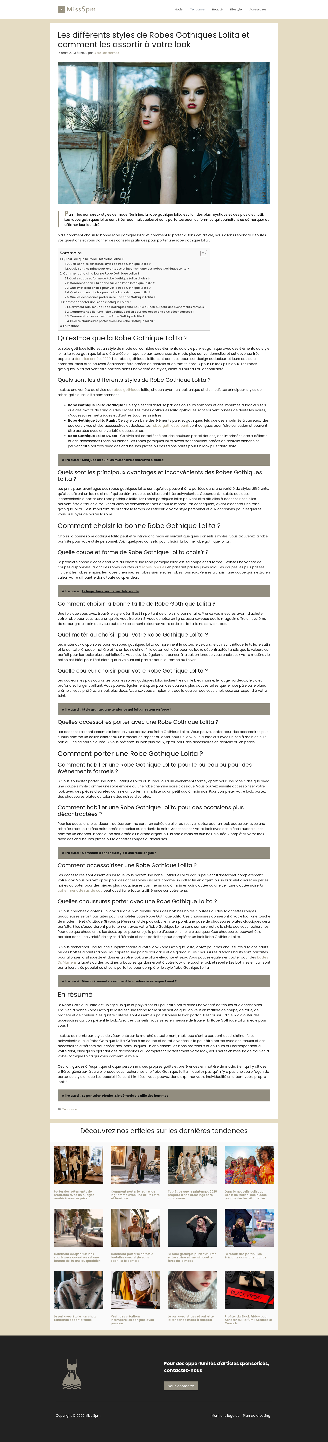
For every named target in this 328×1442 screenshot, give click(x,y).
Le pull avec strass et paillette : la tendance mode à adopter (191, 1318)
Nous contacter (181, 1386)
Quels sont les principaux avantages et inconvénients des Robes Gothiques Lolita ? (129, 269)
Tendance (197, 9)
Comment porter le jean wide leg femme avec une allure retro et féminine (135, 1195)
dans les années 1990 (93, 358)
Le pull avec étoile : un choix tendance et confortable (75, 1318)
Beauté (217, 9)
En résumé (71, 326)
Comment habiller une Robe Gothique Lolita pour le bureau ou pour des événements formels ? (137, 307)
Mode (179, 9)
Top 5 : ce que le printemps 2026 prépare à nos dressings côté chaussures (192, 1195)
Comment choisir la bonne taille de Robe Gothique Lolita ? (112, 283)
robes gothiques (126, 389)
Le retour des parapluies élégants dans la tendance (245, 1255)
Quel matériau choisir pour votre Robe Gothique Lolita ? (110, 288)
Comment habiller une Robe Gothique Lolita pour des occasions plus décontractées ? (132, 312)
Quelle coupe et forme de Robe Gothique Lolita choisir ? (109, 278)
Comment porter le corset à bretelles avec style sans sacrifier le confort (132, 1257)
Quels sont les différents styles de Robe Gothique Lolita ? (109, 264)
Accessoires (257, 9)
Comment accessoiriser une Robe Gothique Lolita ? (107, 316)
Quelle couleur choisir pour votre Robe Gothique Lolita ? (110, 292)
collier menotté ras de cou (80, 890)
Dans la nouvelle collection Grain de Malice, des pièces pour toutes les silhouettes (246, 1195)
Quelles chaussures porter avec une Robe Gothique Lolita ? (112, 321)
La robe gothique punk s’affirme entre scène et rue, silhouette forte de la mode (192, 1257)
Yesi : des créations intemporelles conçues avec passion (132, 1319)
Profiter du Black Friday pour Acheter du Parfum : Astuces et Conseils (248, 1319)
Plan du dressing (256, 1415)
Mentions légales (225, 1415)
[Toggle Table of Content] (202, 253)
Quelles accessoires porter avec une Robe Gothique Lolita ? (112, 297)
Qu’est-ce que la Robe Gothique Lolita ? (93, 259)
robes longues (154, 567)
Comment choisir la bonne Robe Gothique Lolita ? (101, 273)
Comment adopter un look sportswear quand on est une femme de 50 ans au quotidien (77, 1257)
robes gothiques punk (170, 425)
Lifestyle (236, 9)
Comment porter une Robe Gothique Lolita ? (97, 302)
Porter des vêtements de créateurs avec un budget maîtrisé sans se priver (74, 1195)
